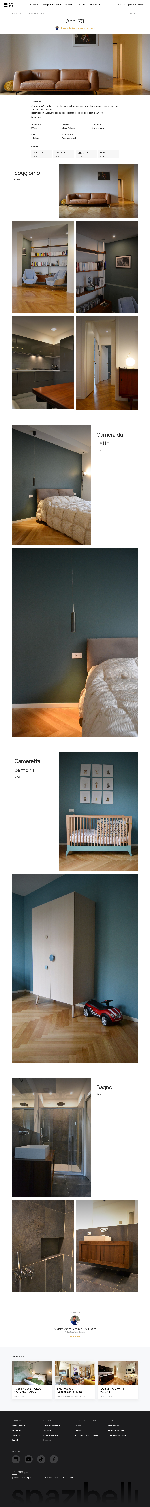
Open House (17, 1435)
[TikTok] (41, 1459)
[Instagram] (16, 1459)
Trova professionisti (51, 4)
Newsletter (95, 4)
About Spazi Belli (18, 1425)
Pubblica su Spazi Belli (115, 1430)
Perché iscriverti (113, 1425)
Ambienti (68, 4)
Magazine (81, 4)
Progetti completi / (29, 13)
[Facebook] (54, 1459)
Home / (15, 13)
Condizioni (79, 1430)
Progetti (34, 4)
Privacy (78, 1425)
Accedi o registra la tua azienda (131, 5)
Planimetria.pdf (69, 138)
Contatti (15, 1440)
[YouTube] (29, 1459)
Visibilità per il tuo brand (116, 1435)
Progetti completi (50, 1435)
